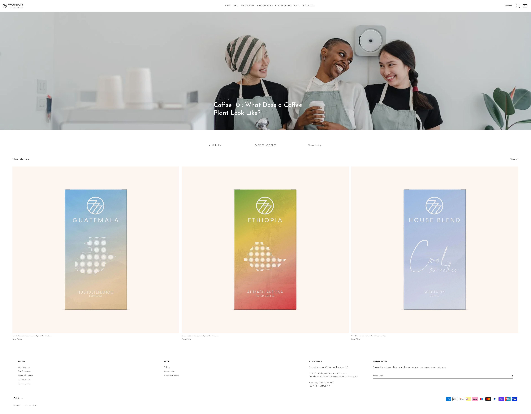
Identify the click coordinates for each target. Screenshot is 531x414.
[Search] (518, 6)
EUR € (16, 398)
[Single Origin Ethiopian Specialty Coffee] (265, 249)
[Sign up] (511, 376)
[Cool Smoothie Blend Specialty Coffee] (434, 249)
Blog (296, 6)
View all (514, 159)
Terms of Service (25, 376)
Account (508, 6)
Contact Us (308, 6)
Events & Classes (171, 376)
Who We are (24, 367)
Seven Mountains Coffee (29, 406)
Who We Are (247, 6)
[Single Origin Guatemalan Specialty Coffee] (95, 249)
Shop (236, 6)
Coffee (167, 367)
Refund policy (24, 380)
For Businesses (265, 6)
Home (228, 6)
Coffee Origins (283, 6)
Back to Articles (265, 145)
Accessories (169, 372)
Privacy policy (24, 384)
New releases (20, 159)
